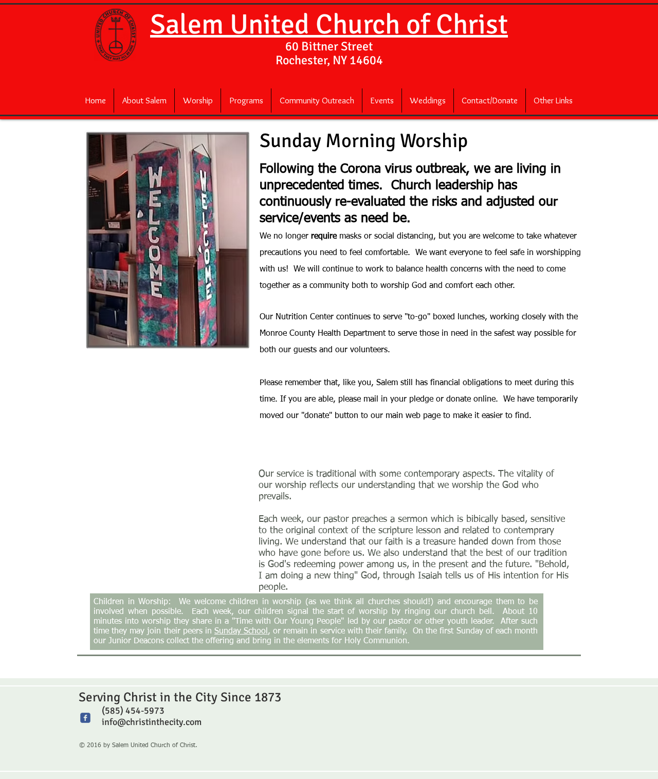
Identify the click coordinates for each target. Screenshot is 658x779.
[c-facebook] (85, 718)
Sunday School (241, 631)
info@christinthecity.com (152, 722)
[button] (144, 100)
